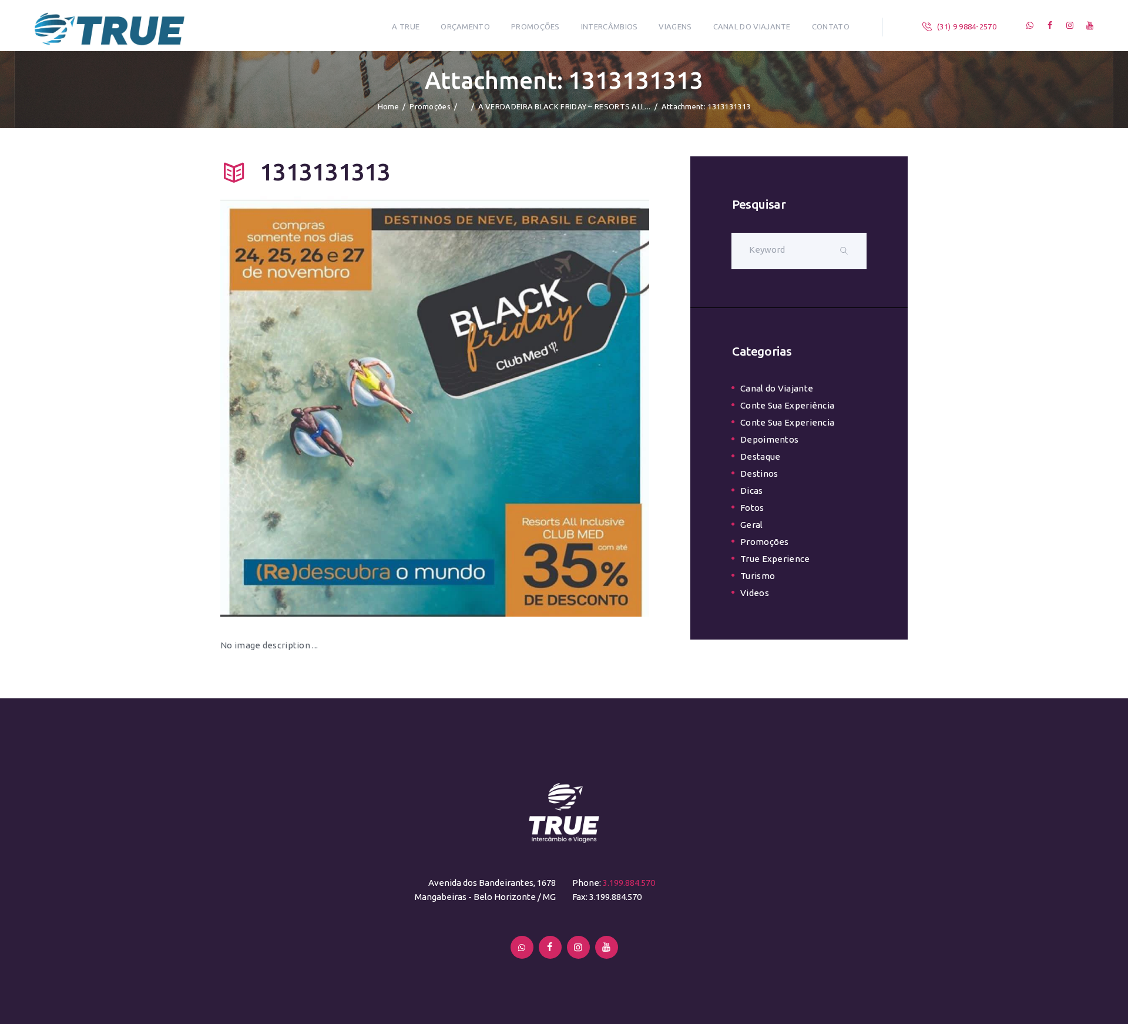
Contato (831, 26)
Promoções (535, 26)
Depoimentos (769, 439)
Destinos (759, 473)
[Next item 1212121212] (542, 406)
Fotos (752, 508)
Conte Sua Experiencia (787, 422)
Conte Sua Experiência (787, 405)
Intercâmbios (609, 26)
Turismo (757, 576)
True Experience (775, 559)
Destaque (760, 456)
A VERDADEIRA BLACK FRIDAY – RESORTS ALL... (564, 106)
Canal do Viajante (752, 26)
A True (405, 26)
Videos (754, 593)
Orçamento (465, 26)
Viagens (675, 26)
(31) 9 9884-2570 (966, 26)
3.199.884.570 (629, 883)
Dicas (751, 491)
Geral (751, 525)
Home (388, 106)
